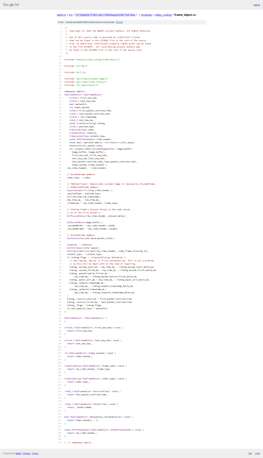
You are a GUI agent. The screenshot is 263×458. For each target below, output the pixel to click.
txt (250, 453)
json (257, 453)
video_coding (163, 15)
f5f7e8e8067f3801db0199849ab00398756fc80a (105, 15)
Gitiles (18, 453)
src (71, 15)
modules (146, 15)
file (119, 22)
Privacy (26, 453)
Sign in (257, 4)
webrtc (61, 15)
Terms (35, 453)
